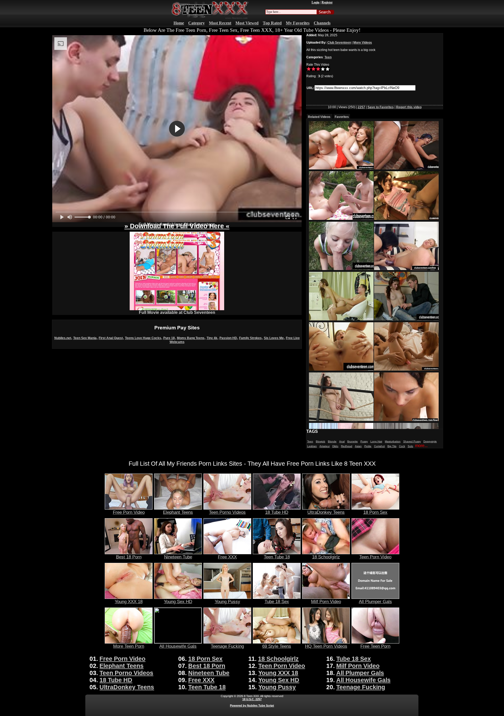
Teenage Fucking (227, 646)
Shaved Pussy (412, 441)
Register (327, 2)
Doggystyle (430, 441)
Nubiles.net (62, 338)
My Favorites (297, 23)
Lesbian (312, 446)
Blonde (332, 441)
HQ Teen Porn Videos (326, 646)
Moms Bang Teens (190, 338)
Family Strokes (250, 338)
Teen (328, 57)
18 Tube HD (276, 512)
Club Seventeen (339, 42)
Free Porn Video (129, 512)
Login (315, 2)
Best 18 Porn (128, 556)
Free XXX (227, 556)
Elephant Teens (178, 512)
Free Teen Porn (375, 646)
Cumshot (379, 446)
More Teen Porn (128, 646)
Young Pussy (227, 601)
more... (421, 445)
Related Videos (319, 117)
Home (179, 23)
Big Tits (391, 446)
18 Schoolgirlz (326, 556)
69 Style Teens (276, 646)
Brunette (352, 441)
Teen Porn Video (375, 556)
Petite (367, 446)
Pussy (364, 441)
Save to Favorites (381, 107)
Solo (410, 446)
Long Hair (376, 441)
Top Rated (272, 23)
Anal (342, 441)
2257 (361, 107)
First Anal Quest (111, 338)
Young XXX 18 (129, 601)
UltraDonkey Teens (326, 512)
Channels (322, 23)
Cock (402, 446)
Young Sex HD (178, 601)
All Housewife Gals (178, 646)
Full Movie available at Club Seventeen (177, 312)
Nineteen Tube (178, 556)
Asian (358, 446)
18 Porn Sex (375, 512)
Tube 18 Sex (277, 601)
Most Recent (220, 23)
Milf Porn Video (326, 601)
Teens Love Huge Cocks (143, 338)
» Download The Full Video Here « (176, 226)
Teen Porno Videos (227, 512)
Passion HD (228, 338)
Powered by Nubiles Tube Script (252, 705)
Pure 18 (169, 338)
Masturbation (393, 441)
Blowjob (320, 441)
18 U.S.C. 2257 (252, 699)
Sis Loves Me (274, 338)
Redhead (346, 446)
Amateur (324, 446)
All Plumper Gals (375, 601)
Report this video (409, 107)
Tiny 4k (212, 338)
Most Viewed (247, 23)
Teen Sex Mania (85, 338)
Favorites (342, 117)
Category (196, 23)
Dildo (335, 446)
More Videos (362, 42)
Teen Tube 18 (277, 556)
